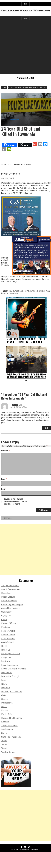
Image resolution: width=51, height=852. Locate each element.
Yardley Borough (8, 752)
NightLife (5, 687)
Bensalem (5, 593)
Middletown (6, 672)
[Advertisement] (25, 48)
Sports (4, 733)
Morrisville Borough (10, 676)
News (4, 684)
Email (3, 489)
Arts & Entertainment (10, 589)
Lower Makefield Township (13, 668)
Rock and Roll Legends (11, 718)
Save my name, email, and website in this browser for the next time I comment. (15, 501)
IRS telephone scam (10, 653)
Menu (25, 4)
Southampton (7, 729)
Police (4, 706)
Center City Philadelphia (12, 604)
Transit (4, 744)
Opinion (4, 699)
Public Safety (7, 714)
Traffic (4, 740)
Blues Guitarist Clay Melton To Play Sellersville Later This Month (26, 340)
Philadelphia (7, 703)
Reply (46, 428)
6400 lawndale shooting (18, 291)
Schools (5, 721)
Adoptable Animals (10, 585)
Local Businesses (9, 665)
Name (4, 479)
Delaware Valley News (29, 849)
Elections (5, 627)
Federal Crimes (8, 634)
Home (4, 87)
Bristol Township (9, 600)
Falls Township (8, 631)
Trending (5, 748)
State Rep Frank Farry (11, 737)
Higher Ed (5, 650)
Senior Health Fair (9, 725)
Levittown (5, 661)
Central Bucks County (11, 608)
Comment (5, 450)
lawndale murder (37, 291)
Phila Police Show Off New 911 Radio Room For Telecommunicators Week (26, 376)
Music (4, 680)
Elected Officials (8, 623)
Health (4, 646)
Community (6, 612)
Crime (10, 87)
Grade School (7, 642)
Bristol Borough (8, 597)
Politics (4, 710)
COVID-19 (6, 616)
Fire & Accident (8, 638)
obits (3, 695)
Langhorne (6, 657)
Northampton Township (11, 691)
